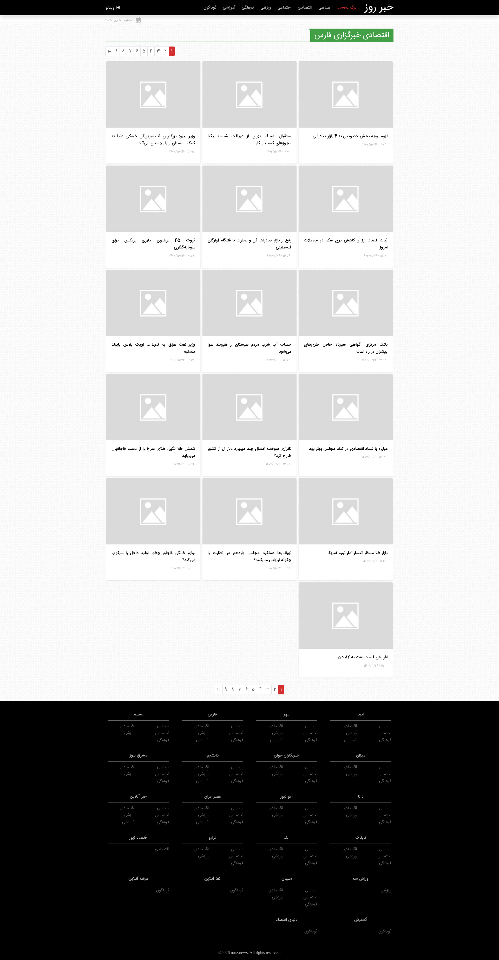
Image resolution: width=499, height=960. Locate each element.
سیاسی (324, 7)
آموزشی (229, 7)
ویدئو (110, 7)
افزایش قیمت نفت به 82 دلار (363, 657)
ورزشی (265, 7)
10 (109, 51)
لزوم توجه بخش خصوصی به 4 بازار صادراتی (350, 136)
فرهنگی (248, 7)
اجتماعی (285, 7)
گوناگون (209, 7)
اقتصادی (305, 7)
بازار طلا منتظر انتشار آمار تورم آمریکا (357, 553)
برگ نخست (347, 7)
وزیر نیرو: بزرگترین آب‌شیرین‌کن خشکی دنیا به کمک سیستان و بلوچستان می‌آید (153, 140)
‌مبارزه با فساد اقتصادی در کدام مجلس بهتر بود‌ (348, 448)
